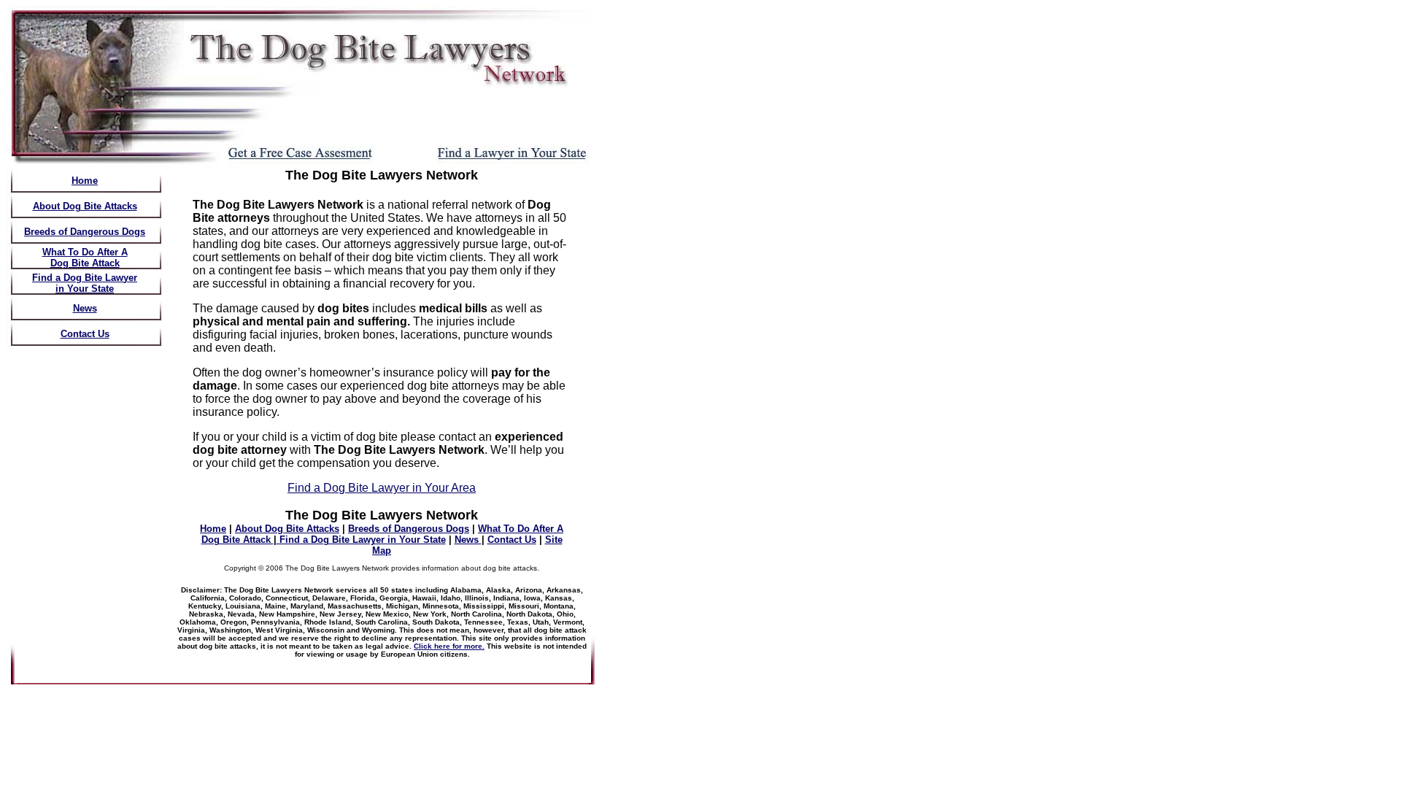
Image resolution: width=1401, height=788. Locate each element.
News (85, 308)
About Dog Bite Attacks (85, 206)
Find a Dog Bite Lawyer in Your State (84, 283)
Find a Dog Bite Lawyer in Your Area (381, 488)
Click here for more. (449, 646)
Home (85, 180)
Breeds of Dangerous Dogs (84, 231)
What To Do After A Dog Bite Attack (85, 258)
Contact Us (85, 333)
